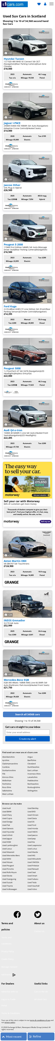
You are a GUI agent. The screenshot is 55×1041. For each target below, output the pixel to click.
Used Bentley (33, 808)
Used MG (31, 855)
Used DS (31, 822)
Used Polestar (33, 865)
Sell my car (45, 521)
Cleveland (32, 764)
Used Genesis (7, 828)
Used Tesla (32, 882)
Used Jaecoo (33, 835)
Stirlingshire (32, 791)
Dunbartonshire (9, 770)
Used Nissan (7, 862)
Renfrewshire (33, 784)
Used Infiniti (7, 835)
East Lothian (33, 770)
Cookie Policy (7, 959)
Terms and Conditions (6, 940)
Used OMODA (33, 862)
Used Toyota (7, 886)
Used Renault (33, 869)
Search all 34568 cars (27, 714)
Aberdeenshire (8, 757)
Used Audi (6, 808)
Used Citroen (33, 815)
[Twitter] (37, 913)
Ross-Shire (6, 787)
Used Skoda (7, 876)
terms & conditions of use (40, 1020)
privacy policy (10, 1022)
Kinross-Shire (7, 777)
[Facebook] (17, 913)
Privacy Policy (7, 951)
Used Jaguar (7, 838)
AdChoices (6, 974)
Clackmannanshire (10, 764)
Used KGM (6, 842)
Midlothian (6, 780)
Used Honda (33, 828)
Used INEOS (33, 832)
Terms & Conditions (10, 1013)
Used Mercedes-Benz (11, 855)
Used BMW (6, 811)
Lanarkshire (32, 777)
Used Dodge (7, 822)
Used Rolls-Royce (9, 872)
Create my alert (27, 738)
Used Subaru (33, 879)
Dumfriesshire (33, 767)
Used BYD (32, 811)
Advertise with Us (9, 991)
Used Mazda (33, 852)
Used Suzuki (7, 882)
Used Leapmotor (35, 845)
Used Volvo (32, 889)
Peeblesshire (33, 780)
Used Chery (7, 815)
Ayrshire (5, 760)
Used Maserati (8, 852)
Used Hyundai (8, 832)
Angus (30, 757)
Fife (3, 774)
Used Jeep (32, 838)
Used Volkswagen (9, 889)
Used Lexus (7, 849)
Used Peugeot (8, 865)
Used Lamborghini (10, 845)
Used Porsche (8, 869)
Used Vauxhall (33, 886)
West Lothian (7, 794)
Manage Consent (9, 967)
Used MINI (6, 859)
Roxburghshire (34, 787)
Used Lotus (32, 849)
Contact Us (39, 931)
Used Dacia (32, 818)
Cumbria (5, 767)
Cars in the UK (41, 991)
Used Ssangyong (9, 879)
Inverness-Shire (34, 774)
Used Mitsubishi (34, 859)
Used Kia (31, 842)
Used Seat (32, 872)
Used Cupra (7, 818)
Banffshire (32, 760)
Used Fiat (6, 825)
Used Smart (32, 876)
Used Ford (32, 825)
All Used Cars (40, 999)
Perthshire (6, 784)
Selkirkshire (7, 791)
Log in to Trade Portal (8, 1002)
